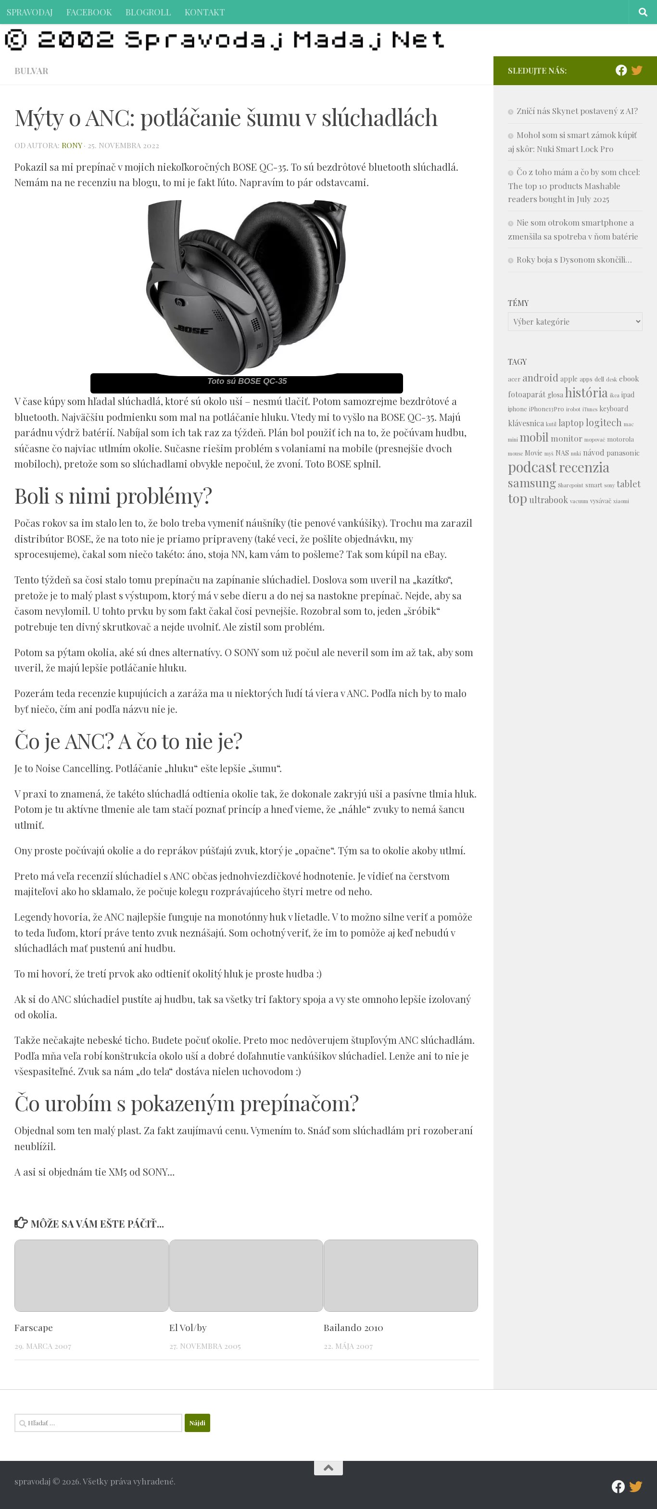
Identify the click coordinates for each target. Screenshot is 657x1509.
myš (549, 453)
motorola (620, 439)
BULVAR (31, 70)
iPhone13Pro (546, 409)
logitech (604, 422)
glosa (555, 394)
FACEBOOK (89, 12)
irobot (573, 409)
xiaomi (621, 501)
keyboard (613, 408)
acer (514, 379)
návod (594, 452)
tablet (629, 484)
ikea (614, 395)
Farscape (33, 1327)
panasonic (623, 452)
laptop (571, 422)
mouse (515, 453)
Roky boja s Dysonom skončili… (574, 259)
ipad (627, 394)
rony (72, 145)
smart (593, 485)
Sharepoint (570, 485)
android (540, 377)
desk (611, 379)
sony (609, 485)
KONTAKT (205, 12)
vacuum (579, 501)
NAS (562, 452)
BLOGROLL (148, 12)
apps (586, 379)
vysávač (600, 500)
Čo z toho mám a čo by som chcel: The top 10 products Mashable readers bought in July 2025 (574, 185)
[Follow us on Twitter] (637, 70)
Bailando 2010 (353, 1327)
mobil (534, 437)
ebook (629, 378)
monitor (566, 438)
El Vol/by (188, 1327)
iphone (517, 409)
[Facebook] (621, 70)
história (586, 392)
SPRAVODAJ (30, 12)
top (517, 498)
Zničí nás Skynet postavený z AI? (577, 110)
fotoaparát (526, 394)
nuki (576, 453)
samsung (532, 482)
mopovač (594, 439)
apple (569, 378)
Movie (534, 452)
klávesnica (526, 423)
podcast (532, 466)
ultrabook (548, 500)
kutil (551, 424)
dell (599, 379)
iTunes (589, 409)
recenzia (584, 467)
